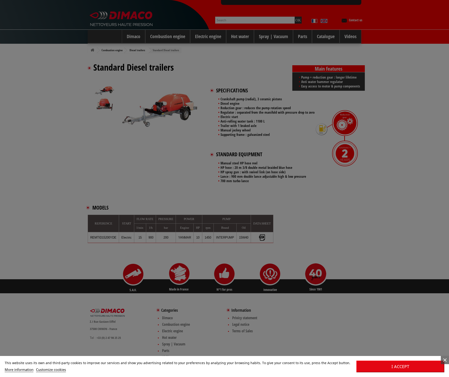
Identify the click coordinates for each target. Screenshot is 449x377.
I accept (400, 366)
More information (19, 369)
